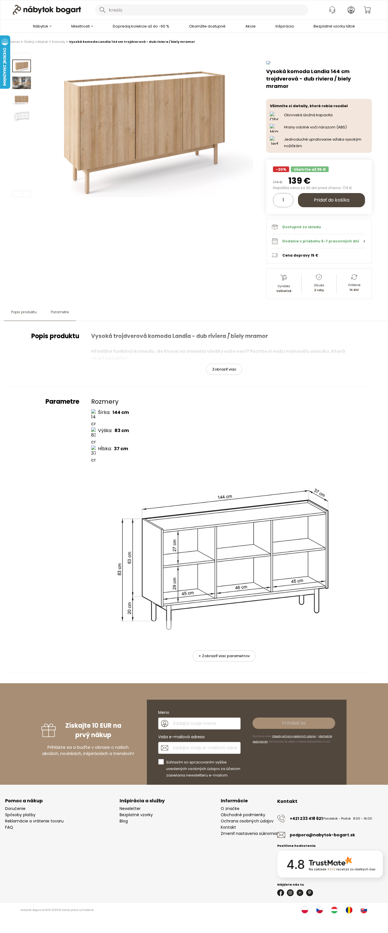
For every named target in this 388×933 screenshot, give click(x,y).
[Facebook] (280, 892)
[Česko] (319, 910)
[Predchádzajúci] (21, 56)
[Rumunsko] (349, 910)
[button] (318, 241)
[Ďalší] (21, 194)
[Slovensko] (364, 910)
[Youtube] (300, 892)
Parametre (60, 312)
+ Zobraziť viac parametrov (224, 656)
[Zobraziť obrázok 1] (21, 66)
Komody (58, 41)
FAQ (9, 827)
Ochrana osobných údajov (247, 821)
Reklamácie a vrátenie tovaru (34, 821)
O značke (230, 808)
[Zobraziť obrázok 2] (21, 83)
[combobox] (201, 10)
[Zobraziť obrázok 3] (21, 99)
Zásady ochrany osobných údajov (294, 736)
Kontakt (228, 827)
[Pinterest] (309, 892)
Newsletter (130, 808)
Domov (14, 41)
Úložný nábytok (36, 41)
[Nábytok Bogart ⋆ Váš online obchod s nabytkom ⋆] (47, 10)
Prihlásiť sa (294, 723)
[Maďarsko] (334, 910)
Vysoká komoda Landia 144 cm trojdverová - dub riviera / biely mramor (132, 41)
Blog (124, 821)
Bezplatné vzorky (136, 815)
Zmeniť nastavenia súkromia (249, 833)
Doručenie (15, 808)
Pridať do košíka (331, 200)
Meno (163, 712)
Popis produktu (24, 312)
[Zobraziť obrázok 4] (21, 116)
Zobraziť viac (224, 369)
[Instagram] (290, 892)
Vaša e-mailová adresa (181, 737)
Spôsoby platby (20, 815)
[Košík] (367, 10)
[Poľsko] (304, 910)
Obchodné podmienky (243, 815)
